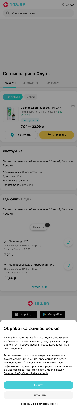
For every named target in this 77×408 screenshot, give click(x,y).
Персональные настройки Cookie (38, 403)
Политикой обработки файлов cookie (26, 373)
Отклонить (39, 395)
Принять (38, 385)
